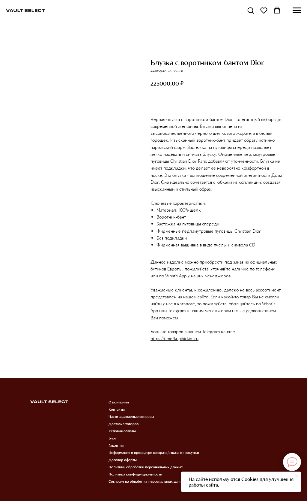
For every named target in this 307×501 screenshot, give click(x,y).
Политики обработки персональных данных (146, 467)
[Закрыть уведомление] (297, 476)
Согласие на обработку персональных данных (147, 481)
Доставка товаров (124, 423)
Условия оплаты (122, 431)
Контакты (117, 409)
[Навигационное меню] (297, 11)
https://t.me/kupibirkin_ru (174, 338)
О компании (119, 402)
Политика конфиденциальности (135, 474)
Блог (112, 438)
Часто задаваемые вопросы (131, 416)
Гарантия (116, 445)
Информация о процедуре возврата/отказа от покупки (154, 452)
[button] (250, 10)
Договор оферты (123, 459)
